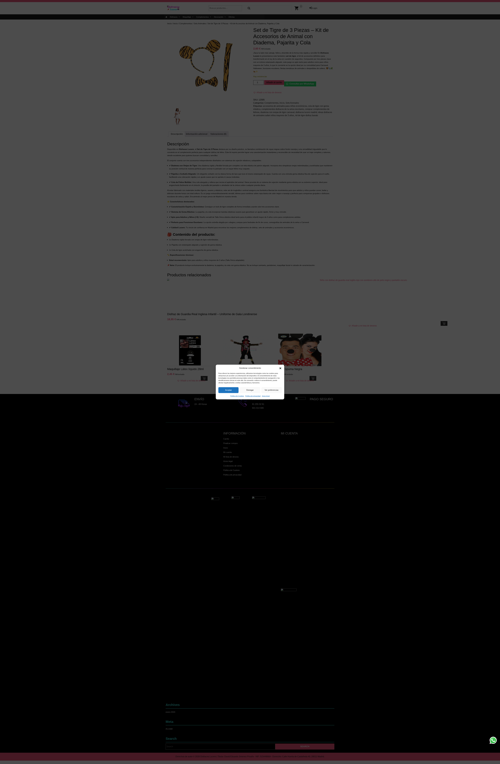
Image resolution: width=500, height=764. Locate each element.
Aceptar (228, 390)
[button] (280, 368)
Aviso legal (266, 396)
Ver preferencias (272, 390)
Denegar (250, 390)
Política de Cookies (237, 396)
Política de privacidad (253, 396)
